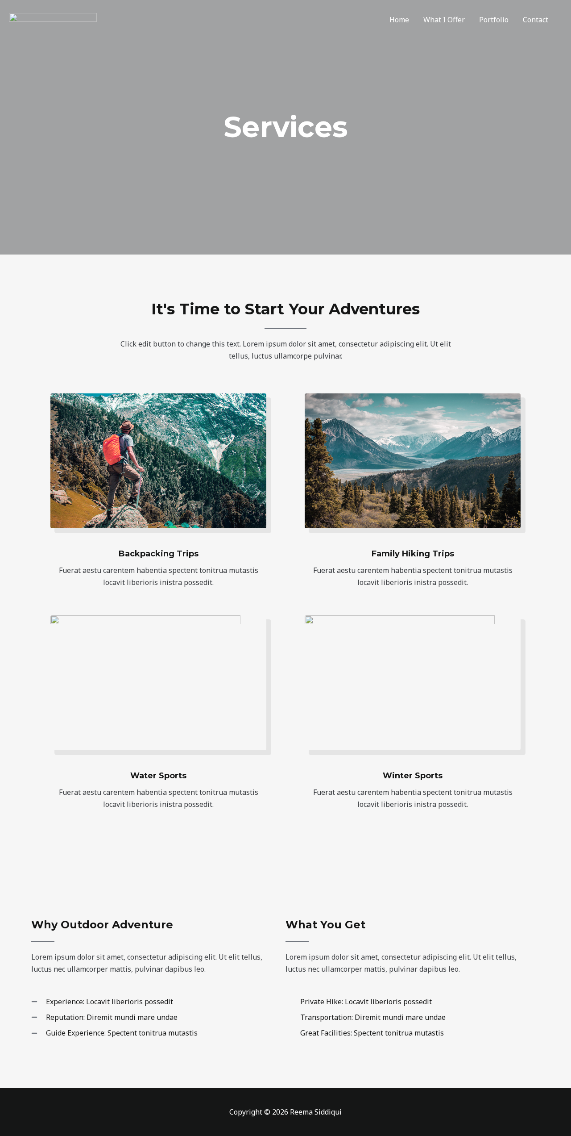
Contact (535, 20)
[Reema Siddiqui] (53, 20)
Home (399, 20)
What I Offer (444, 20)
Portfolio (494, 20)
